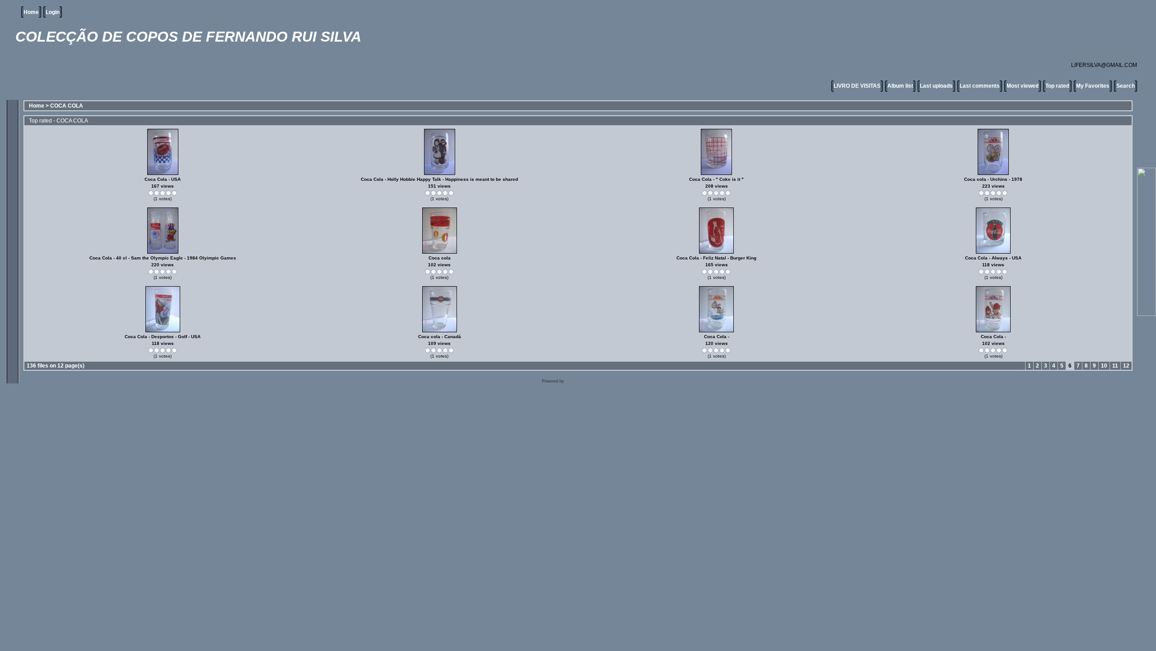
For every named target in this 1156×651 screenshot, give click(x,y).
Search (1125, 86)
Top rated (1057, 86)
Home (31, 12)
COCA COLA (66, 106)
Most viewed (1023, 86)
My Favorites (1092, 86)
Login (53, 12)
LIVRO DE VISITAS (857, 86)
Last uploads (936, 86)
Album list (900, 86)
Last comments (980, 86)
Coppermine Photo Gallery (590, 381)
